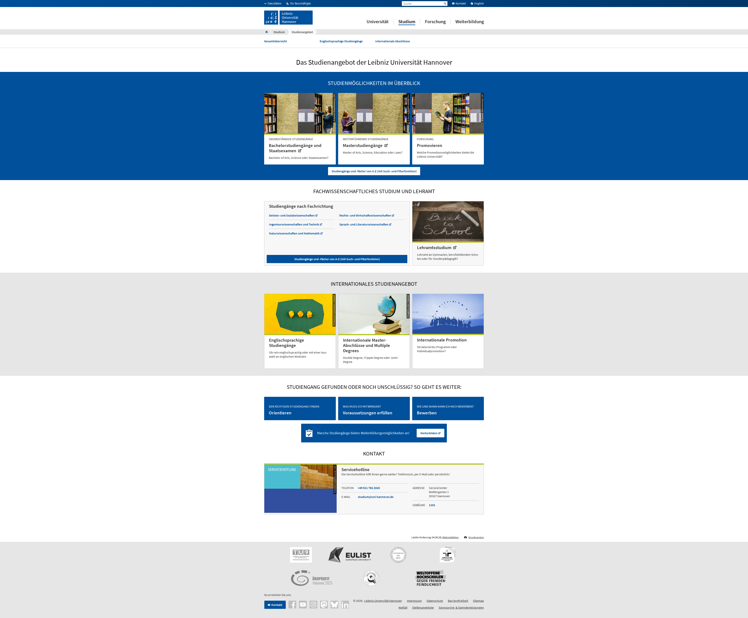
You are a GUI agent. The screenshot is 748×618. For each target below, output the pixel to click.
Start (445, 3)
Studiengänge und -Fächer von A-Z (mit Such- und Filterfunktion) (337, 259)
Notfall (403, 607)
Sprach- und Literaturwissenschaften (363, 224)
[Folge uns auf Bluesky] (334, 604)
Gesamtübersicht (275, 41)
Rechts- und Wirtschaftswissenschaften (365, 215)
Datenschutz (435, 601)
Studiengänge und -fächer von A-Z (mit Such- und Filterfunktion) (374, 171)
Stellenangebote (423, 607)
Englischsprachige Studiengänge (341, 41)
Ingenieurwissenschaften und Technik (294, 224)
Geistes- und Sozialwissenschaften (292, 215)
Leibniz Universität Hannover (383, 601)
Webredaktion (450, 537)
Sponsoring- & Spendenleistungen (461, 607)
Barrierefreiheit (458, 601)
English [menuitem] (479, 3)
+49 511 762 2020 (369, 488)
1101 (432, 505)
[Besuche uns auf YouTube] (303, 604)
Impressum (414, 601)
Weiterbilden (429, 433)
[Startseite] (265, 32)
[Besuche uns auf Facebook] (292, 604)
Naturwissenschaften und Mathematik (294, 233)
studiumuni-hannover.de (375, 497)
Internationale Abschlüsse (392, 41)
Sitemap (478, 601)
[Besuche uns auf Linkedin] (345, 604)
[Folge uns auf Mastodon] (324, 604)
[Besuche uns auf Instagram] (313, 604)
